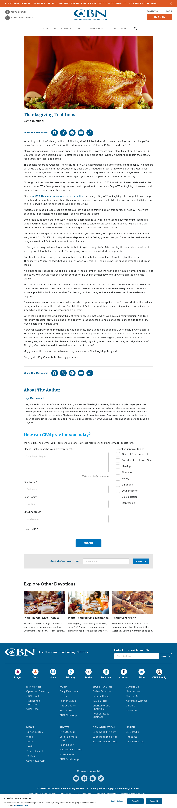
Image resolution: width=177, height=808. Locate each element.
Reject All (135, 801)
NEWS (30, 727)
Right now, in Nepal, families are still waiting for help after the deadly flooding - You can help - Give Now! (81, 3)
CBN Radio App (135, 741)
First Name (30, 482)
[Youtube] (76, 778)
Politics (30, 756)
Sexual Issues (129, 496)
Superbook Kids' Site (105, 741)
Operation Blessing (37, 691)
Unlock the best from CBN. (64, 561)
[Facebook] (54, 132)
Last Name (30, 497)
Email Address (32, 512)
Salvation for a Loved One (137, 460)
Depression (128, 503)
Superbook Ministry (104, 732)
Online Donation (102, 691)
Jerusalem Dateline (70, 749)
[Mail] (81, 132)
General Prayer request (135, 454)
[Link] (89, 132)
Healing (126, 466)
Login (169, 11)
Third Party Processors (106, 793)
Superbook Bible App (105, 736)
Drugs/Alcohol (130, 490)
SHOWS (64, 727)
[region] (88, 801)
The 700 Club (48, 28)
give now (159, 17)
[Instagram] (93, 778)
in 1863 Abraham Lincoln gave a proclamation (58, 196)
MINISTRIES (34, 687)
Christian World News (68, 738)
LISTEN (112, 28)
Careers (130, 705)
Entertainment (34, 751)
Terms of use (35, 793)
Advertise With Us (136, 700)
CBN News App (35, 760)
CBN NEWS (67, 28)
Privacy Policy (50, 793)
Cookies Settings (127, 793)
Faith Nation (66, 744)
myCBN (141, 793)
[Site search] (135, 29)
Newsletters (133, 691)
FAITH (81, 28)
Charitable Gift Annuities (101, 707)
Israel (29, 741)
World (29, 736)
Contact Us (152, 11)
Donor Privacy (66, 793)
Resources (65, 710)
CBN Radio (132, 732)
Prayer (63, 696)
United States (34, 732)
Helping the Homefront (33, 702)
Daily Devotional (69, 691)
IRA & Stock (100, 700)
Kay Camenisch (34, 121)
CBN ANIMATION (104, 727)
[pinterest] (72, 132)
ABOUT (125, 28)
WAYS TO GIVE (102, 687)
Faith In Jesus (67, 700)
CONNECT (132, 687)
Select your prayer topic (129, 449)
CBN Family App (69, 759)
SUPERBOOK (96, 28)
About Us (131, 710)
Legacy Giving (101, 696)
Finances (127, 472)
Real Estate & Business (101, 715)
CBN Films (32, 708)
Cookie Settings (117, 801)
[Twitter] (63, 132)
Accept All (154, 801)
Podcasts (131, 736)
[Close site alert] (171, 3)
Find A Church (67, 705)
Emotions (127, 484)
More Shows (66, 754)
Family (125, 478)
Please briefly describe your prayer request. (48, 449)
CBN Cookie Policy (84, 793)
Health (30, 746)
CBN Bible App (68, 715)
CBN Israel (32, 696)
